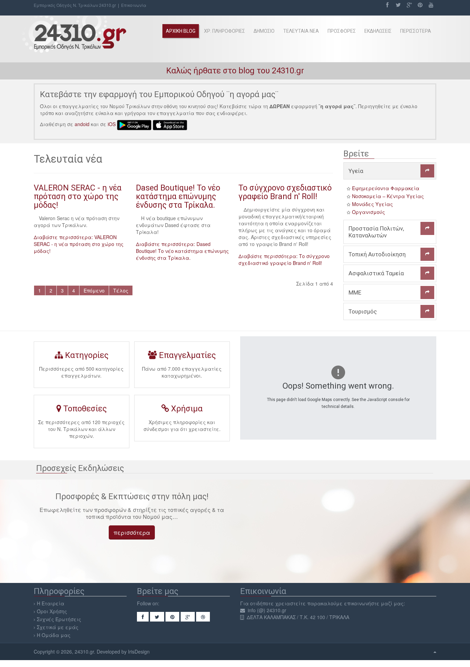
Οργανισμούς (368, 211)
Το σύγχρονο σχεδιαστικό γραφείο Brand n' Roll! (285, 192)
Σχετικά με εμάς (57, 627)
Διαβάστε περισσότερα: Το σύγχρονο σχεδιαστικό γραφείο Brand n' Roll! (284, 259)
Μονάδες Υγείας (372, 204)
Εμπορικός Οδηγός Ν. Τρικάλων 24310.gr (75, 5)
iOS (112, 124)
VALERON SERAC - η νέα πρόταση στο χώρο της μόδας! (77, 196)
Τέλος (120, 290)
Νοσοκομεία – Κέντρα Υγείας (388, 196)
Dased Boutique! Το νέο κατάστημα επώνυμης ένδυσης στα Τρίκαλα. (178, 196)
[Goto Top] (435, 651)
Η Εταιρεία (50, 603)
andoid (82, 124)
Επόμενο (94, 290)
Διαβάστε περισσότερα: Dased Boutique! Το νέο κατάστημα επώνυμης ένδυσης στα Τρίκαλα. (182, 250)
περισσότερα (132, 532)
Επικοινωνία (133, 5)
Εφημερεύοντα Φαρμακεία (385, 188)
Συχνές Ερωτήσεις (59, 619)
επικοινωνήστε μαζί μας (374, 603)
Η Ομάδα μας (54, 635)
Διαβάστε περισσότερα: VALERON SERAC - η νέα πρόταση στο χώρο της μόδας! (79, 244)
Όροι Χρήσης (52, 611)
